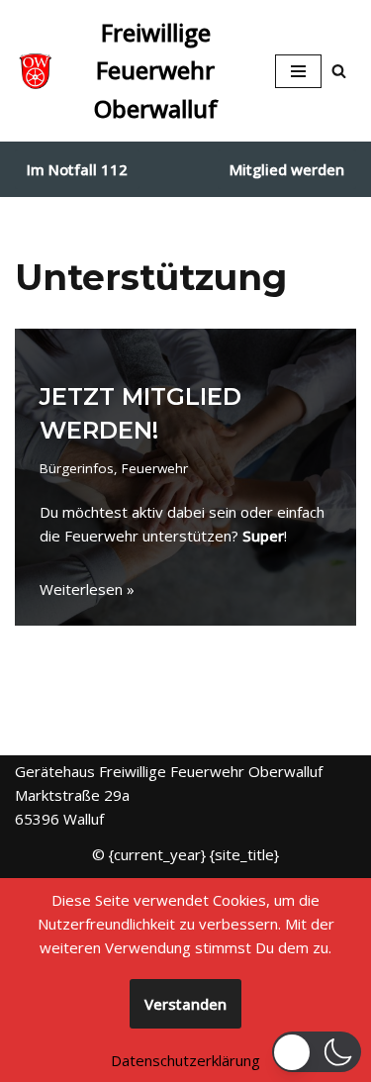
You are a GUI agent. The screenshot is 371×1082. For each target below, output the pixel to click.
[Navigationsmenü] (298, 71)
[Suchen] (338, 70)
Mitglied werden (287, 169)
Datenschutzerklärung (185, 1060)
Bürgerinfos (77, 468)
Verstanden (185, 1004)
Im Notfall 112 (77, 169)
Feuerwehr (155, 468)
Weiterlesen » (87, 589)
